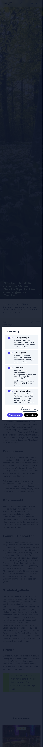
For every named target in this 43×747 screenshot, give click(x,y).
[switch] (10, 338)
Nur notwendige (28, 409)
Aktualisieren (29, 415)
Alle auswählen (13, 415)
